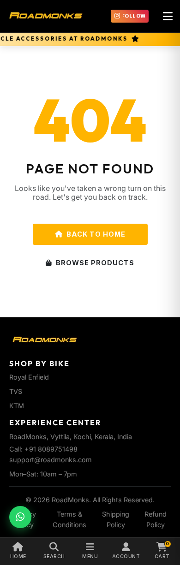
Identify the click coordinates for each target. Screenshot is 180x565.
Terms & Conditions (69, 519)
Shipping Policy (115, 519)
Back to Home (96, 234)
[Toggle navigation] (167, 16)
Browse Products (95, 263)
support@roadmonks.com (50, 460)
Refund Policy (155, 519)
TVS (15, 391)
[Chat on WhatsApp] (20, 517)
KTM (16, 406)
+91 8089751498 (51, 449)
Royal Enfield (29, 377)
